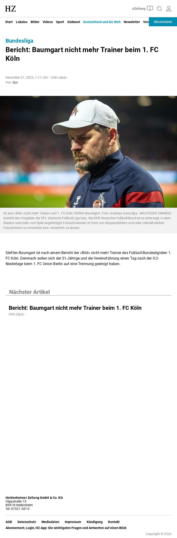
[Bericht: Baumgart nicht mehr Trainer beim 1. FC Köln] (88, 300)
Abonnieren (163, 22)
